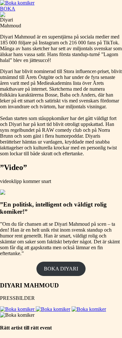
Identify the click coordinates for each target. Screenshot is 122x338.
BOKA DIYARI (61, 268)
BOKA (7, 8)
